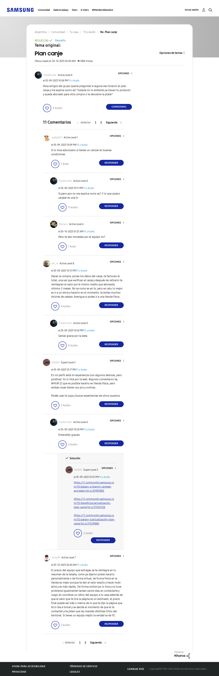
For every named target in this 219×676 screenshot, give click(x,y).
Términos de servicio (84, 666)
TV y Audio (73, 80)
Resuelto (60, 40)
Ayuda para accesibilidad (28, 666)
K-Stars (85, 10)
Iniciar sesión (192, 9)
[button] (126, 73)
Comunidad (44, 10)
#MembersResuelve (102, 10)
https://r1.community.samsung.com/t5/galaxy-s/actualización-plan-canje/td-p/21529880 (94, 519)
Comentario (119, 106)
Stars (74, 10)
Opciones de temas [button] (170, 53)
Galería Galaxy (60, 10)
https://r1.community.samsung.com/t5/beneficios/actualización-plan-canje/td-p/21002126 (94, 503)
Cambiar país (135, 669)
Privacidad (19, 671)
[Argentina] (20, 9)
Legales (75, 671)
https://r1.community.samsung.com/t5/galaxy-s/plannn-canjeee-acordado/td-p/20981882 (94, 486)
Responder (111, 162)
